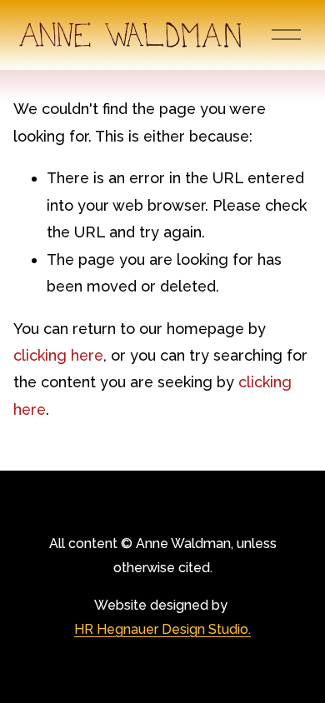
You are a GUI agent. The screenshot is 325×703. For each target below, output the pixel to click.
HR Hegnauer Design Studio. (162, 629)
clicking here (58, 355)
